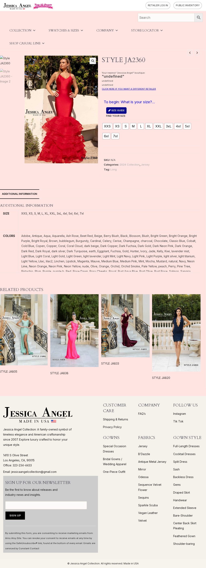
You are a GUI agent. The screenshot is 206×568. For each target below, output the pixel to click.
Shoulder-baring (184, 543)
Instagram (179, 413)
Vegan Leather (148, 513)
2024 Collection (130, 164)
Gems (177, 484)
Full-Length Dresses (186, 446)
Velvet (142, 520)
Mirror (142, 469)
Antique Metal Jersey (152, 461)
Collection (20, 30)
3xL (59, 213)
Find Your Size (115, 113)
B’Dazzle (144, 454)
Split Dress (180, 461)
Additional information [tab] (19, 193)
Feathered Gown (184, 536)
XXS (24, 213)
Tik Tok (178, 421)
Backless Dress (183, 477)
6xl (76, 213)
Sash (176, 469)
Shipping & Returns (115, 419)
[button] (93, 61)
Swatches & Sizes (64, 30)
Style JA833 (110, 363)
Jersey (145, 164)
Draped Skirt (181, 492)
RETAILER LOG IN (158, 5)
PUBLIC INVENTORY (188, 5)
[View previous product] (190, 53)
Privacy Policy (112, 427)
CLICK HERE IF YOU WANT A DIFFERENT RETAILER (129, 89)
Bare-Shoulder (183, 515)
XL (46, 213)
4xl (65, 213)
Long (113, 169)
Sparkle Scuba (148, 505)
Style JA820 (161, 377)
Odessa (143, 477)
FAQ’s (142, 413)
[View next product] (197, 53)
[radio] (107, 126)
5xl (70, 213)
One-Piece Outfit (114, 471)
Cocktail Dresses (184, 454)
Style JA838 (59, 373)
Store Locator (145, 30)
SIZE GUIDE (118, 110)
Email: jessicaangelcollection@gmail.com (30, 471)
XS (31, 213)
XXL (52, 213)
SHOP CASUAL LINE (24, 43)
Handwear (180, 500)
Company (105, 30)
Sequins (143, 497)
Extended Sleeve (184, 508)
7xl (82, 213)
